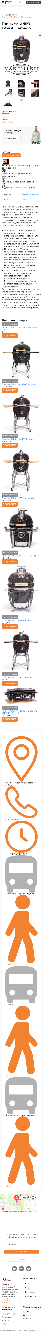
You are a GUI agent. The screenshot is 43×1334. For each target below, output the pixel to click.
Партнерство (31, 1296)
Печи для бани (8, 1314)
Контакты (27, 1318)
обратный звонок (33, 2)
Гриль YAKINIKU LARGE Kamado (17, 677)
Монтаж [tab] (26, 199)
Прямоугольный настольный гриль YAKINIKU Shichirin (19, 712)
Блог (27, 1283)
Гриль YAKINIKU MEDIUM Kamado (18, 498)
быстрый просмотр (10, 324)
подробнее (9, 336)
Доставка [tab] (6, 199)
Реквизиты (30, 1292)
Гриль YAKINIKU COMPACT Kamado (19, 556)
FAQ (27, 1288)
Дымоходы (6, 1317)
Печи (4, 1324)
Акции (26, 1312)
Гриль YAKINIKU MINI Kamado (16, 620)
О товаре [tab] (6, 195)
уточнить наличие (11, 155)
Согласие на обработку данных (29, 1331)
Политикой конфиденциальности (17, 1260)
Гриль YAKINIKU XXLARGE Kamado (18, 384)
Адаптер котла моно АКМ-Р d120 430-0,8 (20, 328)
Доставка (27, 1315)
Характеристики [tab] (30, 195)
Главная (5, 15)
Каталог (13, 15)
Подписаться (21, 1251)
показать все (8, 122)
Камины (5, 1320)
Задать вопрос (12, 138)
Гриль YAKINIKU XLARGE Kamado (18, 439)
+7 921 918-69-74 (13, 819)
